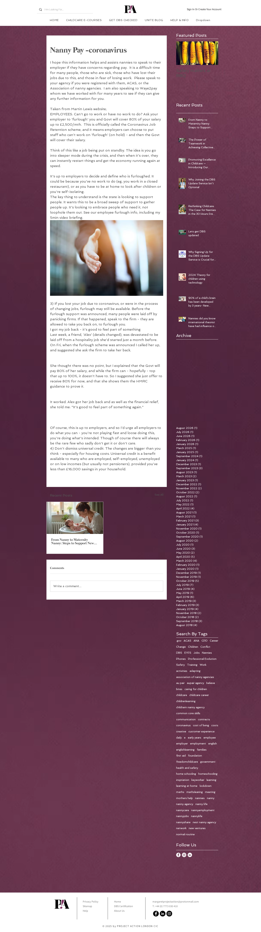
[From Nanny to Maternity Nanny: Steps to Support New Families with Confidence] (75, 518)
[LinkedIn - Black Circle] (162, 913)
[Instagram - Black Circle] (169, 913)
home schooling (186, 773)
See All (159, 494)
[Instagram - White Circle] (184, 855)
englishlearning (185, 749)
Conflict (205, 646)
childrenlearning (185, 701)
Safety (180, 664)
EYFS (187, 652)
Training (192, 664)
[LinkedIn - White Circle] (190, 855)
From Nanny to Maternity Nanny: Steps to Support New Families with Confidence (72, 541)
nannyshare (183, 822)
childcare (181, 695)
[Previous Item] (182, 53)
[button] (180, 20)
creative (181, 731)
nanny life (201, 804)
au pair (180, 682)
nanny (210, 798)
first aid (181, 755)
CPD (205, 640)
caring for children (196, 689)
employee (209, 737)
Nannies (207, 652)
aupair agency (195, 682)
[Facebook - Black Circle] (156, 913)
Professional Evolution (202, 658)
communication (186, 719)
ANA (196, 640)
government (208, 761)
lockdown (206, 785)
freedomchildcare (187, 761)
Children (193, 646)
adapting (195, 670)
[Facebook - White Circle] (178, 855)
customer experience (201, 731)
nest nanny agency (204, 822)
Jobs (197, 652)
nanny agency (184, 804)
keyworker (197, 779)
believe (210, 682)
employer (182, 743)
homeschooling (207, 773)
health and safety (187, 767)
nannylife (196, 816)
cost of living (201, 725)
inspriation (182, 779)
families (202, 749)
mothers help (184, 798)
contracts (204, 719)
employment (198, 743)
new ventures (197, 828)
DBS (179, 652)
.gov (178, 640)
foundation (195, 755)
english (212, 743)
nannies (200, 798)
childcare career (199, 695)
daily (179, 737)
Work (203, 664)
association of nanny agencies (195, 677)
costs (214, 725)
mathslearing (194, 791)
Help (85, 910)
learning (211, 779)
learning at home (186, 785)
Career (214, 640)
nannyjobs (182, 816)
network (181, 828)
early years (194, 737)
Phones (181, 658)
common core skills (188, 713)
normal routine (185, 834)
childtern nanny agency (190, 707)
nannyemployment (203, 810)
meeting (210, 791)
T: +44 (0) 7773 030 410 (165, 906)
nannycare (182, 810)
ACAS (187, 640)
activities (181, 670)
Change (181, 646)
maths (180, 791)
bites (179, 689)
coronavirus (183, 725)
